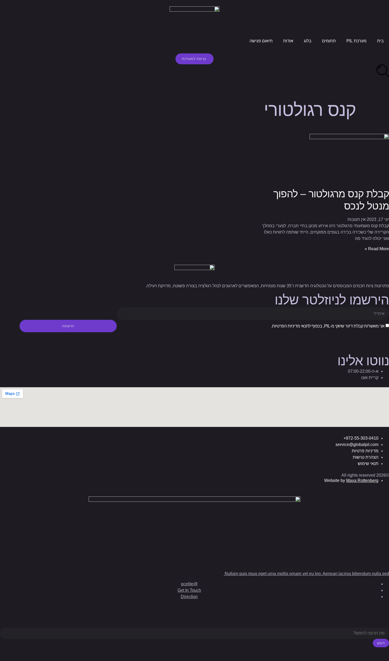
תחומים (329, 41)
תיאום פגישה (261, 41)
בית (380, 41)
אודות (288, 41)
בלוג (307, 41)
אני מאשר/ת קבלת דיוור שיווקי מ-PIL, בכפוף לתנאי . (328, 326)
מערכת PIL (356, 41)
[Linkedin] (382, 338)
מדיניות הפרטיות (286, 326)
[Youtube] (353, 338)
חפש (381, 643)
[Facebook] (368, 338)
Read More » (377, 249)
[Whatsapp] (339, 338)
